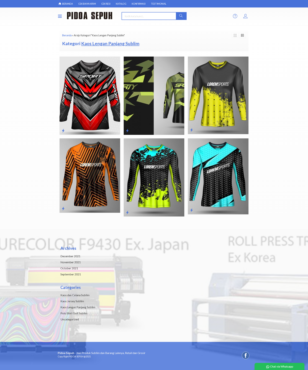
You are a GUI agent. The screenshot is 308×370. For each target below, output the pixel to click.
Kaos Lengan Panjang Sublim (77, 307)
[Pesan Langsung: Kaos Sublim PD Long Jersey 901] (63, 130)
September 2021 (70, 274)
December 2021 (70, 256)
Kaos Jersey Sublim (72, 301)
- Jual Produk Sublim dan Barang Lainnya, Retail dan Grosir (101, 353)
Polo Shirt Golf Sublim (73, 313)
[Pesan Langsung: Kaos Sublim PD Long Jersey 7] (63, 208)
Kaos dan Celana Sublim (74, 295)
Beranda (67, 3)
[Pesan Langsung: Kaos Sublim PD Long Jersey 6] (127, 212)
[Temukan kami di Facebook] (245, 359)
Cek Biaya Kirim (87, 3)
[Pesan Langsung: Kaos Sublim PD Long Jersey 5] (191, 210)
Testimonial (158, 3)
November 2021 (70, 262)
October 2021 (69, 268)
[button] (181, 16)
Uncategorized (69, 319)
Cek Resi (106, 3)
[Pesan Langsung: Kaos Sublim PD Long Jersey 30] (191, 130)
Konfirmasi (139, 3)
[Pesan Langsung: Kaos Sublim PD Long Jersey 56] (127, 130)
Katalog (121, 3)
